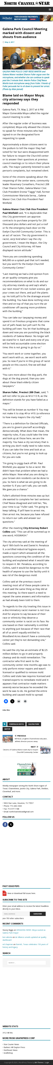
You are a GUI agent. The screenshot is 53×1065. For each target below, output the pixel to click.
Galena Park (33, 724)
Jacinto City (24, 788)
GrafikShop (8, 1053)
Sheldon (44, 788)
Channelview (13, 788)
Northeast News (10, 1050)
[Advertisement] (26, 856)
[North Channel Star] (26, 5)
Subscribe (37, 914)
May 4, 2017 (9, 42)
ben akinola (7, 937)
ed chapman (8, 944)
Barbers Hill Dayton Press (14, 1047)
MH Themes (39, 1062)
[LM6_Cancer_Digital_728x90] (26, 20)
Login (47, 1062)
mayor (7, 729)
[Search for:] (26, 963)
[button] (49, 9)
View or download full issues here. (21, 893)
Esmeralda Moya (16, 724)
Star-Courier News (11, 1044)
